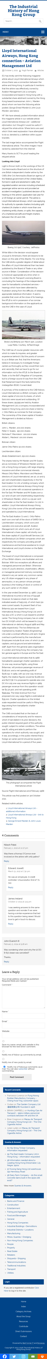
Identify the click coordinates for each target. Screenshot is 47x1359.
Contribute (23, 1326)
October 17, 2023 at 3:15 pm (19, 902)
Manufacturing (13, 1233)
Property (11, 1248)
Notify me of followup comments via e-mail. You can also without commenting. (22, 1069)
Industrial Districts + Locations (20, 1230)
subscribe (23, 1069)
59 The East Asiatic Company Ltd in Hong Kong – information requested (23, 1155)
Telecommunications (16, 1262)
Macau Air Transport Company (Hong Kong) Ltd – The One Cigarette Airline (24, 1122)
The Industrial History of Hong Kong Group (23, 10)
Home (23, 1302)
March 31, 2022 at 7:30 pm (19, 871)
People (10, 1244)
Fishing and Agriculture (17, 1212)
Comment (7, 985)
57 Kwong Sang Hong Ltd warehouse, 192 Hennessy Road (24, 1170)
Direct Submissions (23, 1331)
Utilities (10, 1273)
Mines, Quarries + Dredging (19, 1237)
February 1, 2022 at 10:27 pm (16, 848)
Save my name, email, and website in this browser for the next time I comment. (20, 1046)
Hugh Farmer (27, 70)
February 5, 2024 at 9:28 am (16, 944)
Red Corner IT (28, 1343)
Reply (6, 861)
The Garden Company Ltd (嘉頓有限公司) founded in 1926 (23, 1105)
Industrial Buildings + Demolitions (22, 1226)
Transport (11, 1269)
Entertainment (13, 1208)
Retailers (11, 1255)
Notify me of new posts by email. (17, 1062)
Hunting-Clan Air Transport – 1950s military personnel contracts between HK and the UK (24, 1113)
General (10, 1219)
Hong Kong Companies (17, 1223)
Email (5, 1021)
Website (5, 1031)
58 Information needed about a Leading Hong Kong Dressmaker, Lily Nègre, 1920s (24, 1163)
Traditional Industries (16, 1265)
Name (5, 1012)
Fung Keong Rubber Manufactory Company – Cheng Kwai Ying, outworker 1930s (23, 1098)
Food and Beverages (16, 1215)
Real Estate (12, 1251)
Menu (6, 32)
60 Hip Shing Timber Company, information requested (21, 1149)
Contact (23, 1336)
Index (23, 1307)
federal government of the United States (23, 179)
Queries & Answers (13, 1142)
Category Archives (23, 1312)
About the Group (23, 1317)
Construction (13, 1205)
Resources (23, 1321)
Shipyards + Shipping (16, 1258)
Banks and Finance (15, 1201)
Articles (40, 70)
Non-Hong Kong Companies (20, 1240)
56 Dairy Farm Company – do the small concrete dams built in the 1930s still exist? (24, 1178)
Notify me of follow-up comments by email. (22, 1055)
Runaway (41, 1343)
